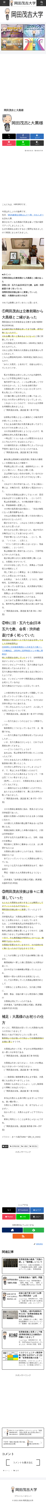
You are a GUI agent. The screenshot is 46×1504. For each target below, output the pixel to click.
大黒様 (25, 1146)
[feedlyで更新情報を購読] (33, 1230)
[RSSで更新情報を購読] (23, 1236)
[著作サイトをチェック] (12, 1230)
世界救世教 (15, 1146)
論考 (6, 1146)
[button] (37, 143)
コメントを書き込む (23, 1462)
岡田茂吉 (34, 1146)
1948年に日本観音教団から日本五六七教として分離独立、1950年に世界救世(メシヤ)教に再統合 (22, 650)
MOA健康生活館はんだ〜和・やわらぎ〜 (26, 215)
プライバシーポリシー (23, 1496)
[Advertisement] (23, 81)
